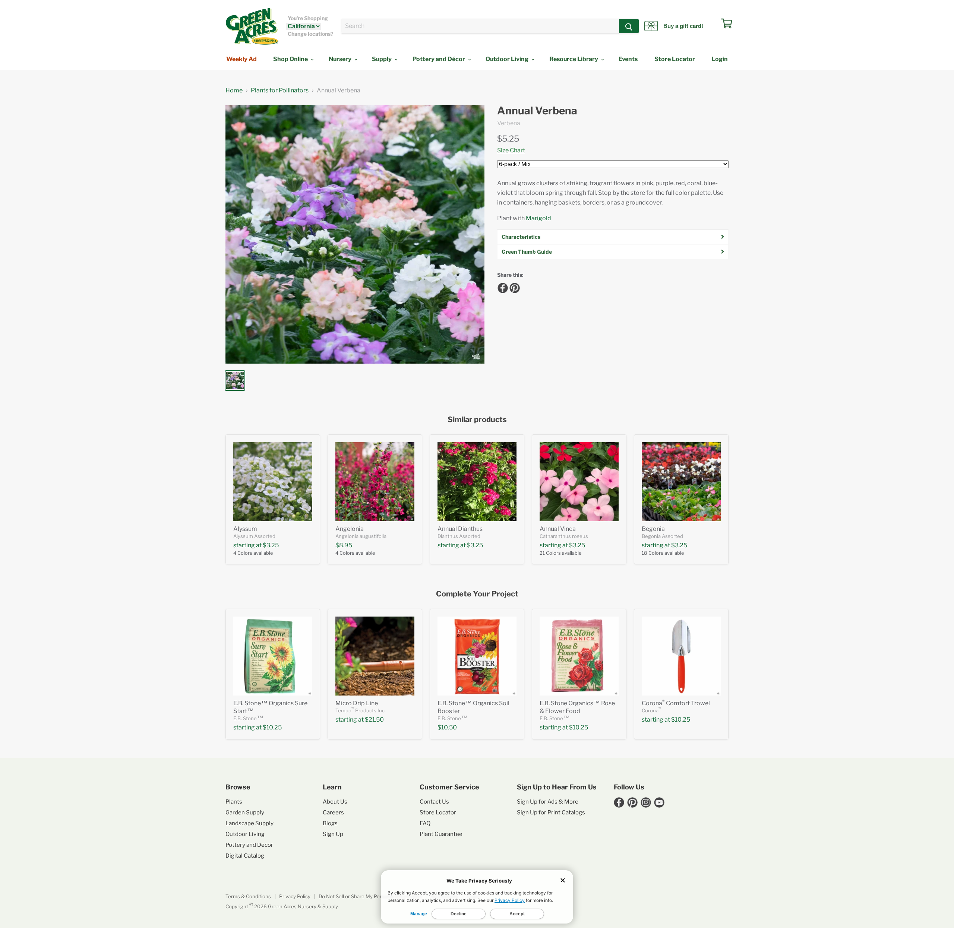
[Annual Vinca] (579, 481)
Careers (333, 812)
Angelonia (349, 528)
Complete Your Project (477, 594)
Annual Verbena (537, 111)
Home (234, 90)
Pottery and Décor (439, 59)
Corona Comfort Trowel (676, 703)
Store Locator (674, 59)
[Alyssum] (272, 481)
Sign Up (333, 834)
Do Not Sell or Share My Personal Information (370, 896)
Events (628, 59)
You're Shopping (308, 18)
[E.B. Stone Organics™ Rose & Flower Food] (579, 656)
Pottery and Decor (249, 845)
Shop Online (291, 59)
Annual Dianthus (460, 528)
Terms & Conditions (248, 896)
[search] (480, 26)
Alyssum (245, 528)
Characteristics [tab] (521, 237)
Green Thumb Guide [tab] (527, 251)
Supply (382, 59)
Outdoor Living (508, 59)
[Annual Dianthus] (477, 481)
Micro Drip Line (356, 703)
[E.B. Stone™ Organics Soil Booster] (477, 656)
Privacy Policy (294, 896)
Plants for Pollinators (280, 90)
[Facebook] (501, 286)
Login (719, 59)
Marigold (538, 218)
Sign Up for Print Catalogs (551, 812)
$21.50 (374, 719)
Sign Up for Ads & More (547, 801)
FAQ (425, 823)
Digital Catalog (244, 855)
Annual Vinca (558, 528)
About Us (335, 801)
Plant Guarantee (441, 834)
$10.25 (272, 727)
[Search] (629, 26)
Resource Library (574, 59)
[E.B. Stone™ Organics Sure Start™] (272, 656)
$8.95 (343, 545)
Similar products (477, 419)
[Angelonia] (374, 481)
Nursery (341, 59)
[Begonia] (681, 481)
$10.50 (447, 727)
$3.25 (271, 545)
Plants (233, 801)
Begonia (653, 528)
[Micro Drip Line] (374, 656)
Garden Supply (244, 812)
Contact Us (434, 801)
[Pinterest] (513, 286)
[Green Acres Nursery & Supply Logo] (251, 26)
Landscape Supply (249, 823)
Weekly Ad (241, 59)
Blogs (330, 823)
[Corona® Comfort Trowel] (681, 656)
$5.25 (508, 138)
